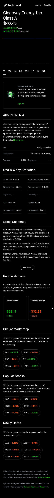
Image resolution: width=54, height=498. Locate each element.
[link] (37, 5)
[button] (4, 72)
